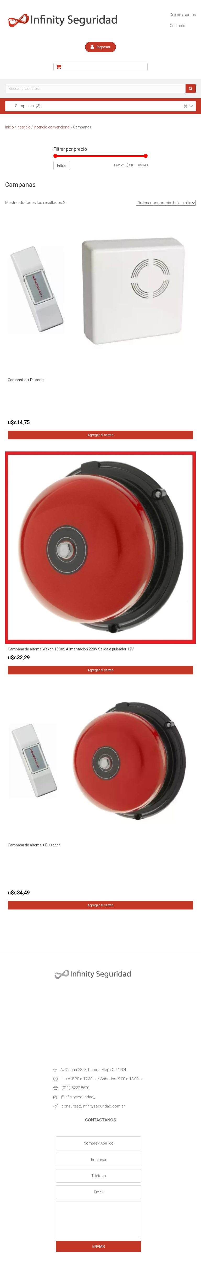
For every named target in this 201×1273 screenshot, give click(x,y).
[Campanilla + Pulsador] (100, 295)
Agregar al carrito (100, 435)
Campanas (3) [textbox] (98, 106)
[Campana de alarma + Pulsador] (100, 762)
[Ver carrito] (100, 67)
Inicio (9, 127)
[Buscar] (191, 88)
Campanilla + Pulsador (26, 380)
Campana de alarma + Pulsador (34, 845)
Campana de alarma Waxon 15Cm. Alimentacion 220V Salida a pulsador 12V (71, 649)
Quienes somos (183, 15)
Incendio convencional (52, 127)
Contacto (177, 26)
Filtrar (62, 165)
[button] (100, 47)
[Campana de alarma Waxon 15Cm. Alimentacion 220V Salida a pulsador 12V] (100, 547)
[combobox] (100, 106)
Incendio (24, 127)
